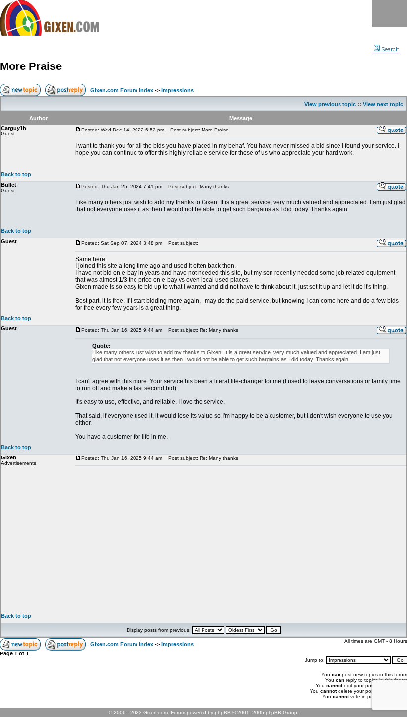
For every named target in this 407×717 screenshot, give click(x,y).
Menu (389, 13)
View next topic (383, 104)
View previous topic (330, 104)
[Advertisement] (240, 539)
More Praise (31, 66)
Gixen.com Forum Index (121, 90)
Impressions (177, 90)
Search (390, 49)
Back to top (16, 174)
